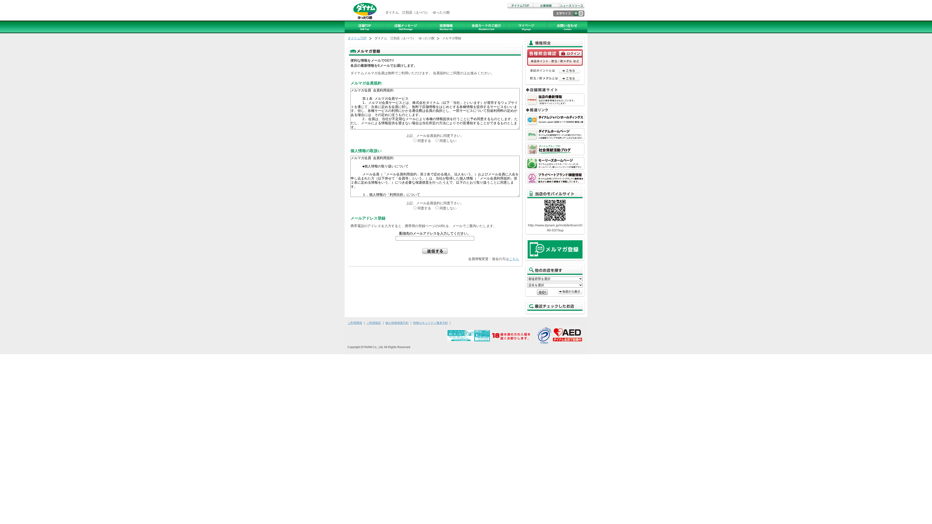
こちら (514, 259)
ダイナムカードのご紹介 (486, 27)
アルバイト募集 (527, 27)
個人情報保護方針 (397, 323)
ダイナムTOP (520, 5)
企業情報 (546, 5)
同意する (425, 141)
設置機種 (446, 27)
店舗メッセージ (405, 27)
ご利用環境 (355, 323)
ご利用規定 (373, 323)
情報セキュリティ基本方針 (430, 323)
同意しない (448, 141)
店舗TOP (365, 27)
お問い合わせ (567, 27)
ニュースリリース (571, 5)
